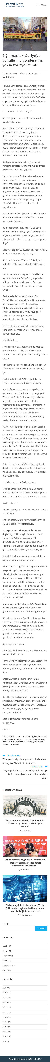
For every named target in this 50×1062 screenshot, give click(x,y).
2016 (4, 1036)
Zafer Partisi (14, 745)
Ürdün (5, 745)
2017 (4, 1031)
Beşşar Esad (35, 737)
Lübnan (14, 742)
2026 (4, 988)
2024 (4, 997)
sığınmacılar (22, 742)
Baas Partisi (25, 737)
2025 (4, 992)
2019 (4, 1022)
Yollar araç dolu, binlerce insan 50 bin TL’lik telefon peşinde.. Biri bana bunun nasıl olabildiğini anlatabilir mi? (25, 908)
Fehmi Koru (11, 73)
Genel (5, 956)
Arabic (5, 946)
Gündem (10, 77)
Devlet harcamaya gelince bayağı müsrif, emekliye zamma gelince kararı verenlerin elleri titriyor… (25, 862)
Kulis (4, 970)
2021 (4, 1012)
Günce (5, 960)
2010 (4, 1041)
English (5, 951)
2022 (4, 1007)
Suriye (30, 742)
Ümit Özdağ (38, 742)
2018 (4, 1027)
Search (6, 924)
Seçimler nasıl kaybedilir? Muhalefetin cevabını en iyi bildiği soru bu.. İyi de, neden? (25, 823)
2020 (4, 1017)
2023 (4, 1002)
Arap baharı (15, 737)
